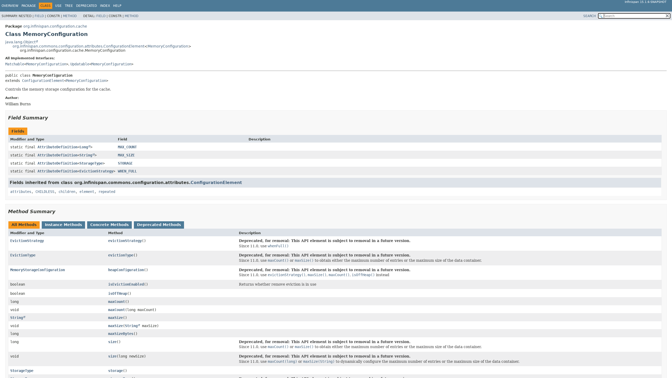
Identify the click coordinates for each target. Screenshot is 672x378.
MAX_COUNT (127, 147)
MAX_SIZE (126, 155)
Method (70, 16)
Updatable (79, 64)
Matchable (14, 64)
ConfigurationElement (43, 80)
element (87, 192)
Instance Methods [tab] (63, 225)
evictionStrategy (125, 241)
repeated (106, 192)
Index (105, 6)
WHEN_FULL (127, 171)
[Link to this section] (52, 117)
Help (117, 6)
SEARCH (589, 16)
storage (115, 371)
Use (58, 6)
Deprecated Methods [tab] (159, 225)
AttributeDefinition (57, 147)
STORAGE (125, 163)
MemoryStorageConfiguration (37, 270)
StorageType (91, 163)
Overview (10, 6)
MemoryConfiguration (168, 46)
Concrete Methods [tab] (109, 225)
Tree (69, 6)
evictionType (120, 255)
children (67, 192)
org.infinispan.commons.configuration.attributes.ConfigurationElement (78, 46)
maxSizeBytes (120, 334)
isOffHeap (117, 293)
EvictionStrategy (96, 171)
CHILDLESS (44, 192)
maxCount (116, 302)
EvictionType (22, 255)
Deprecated (86, 6)
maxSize (115, 318)
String (86, 155)
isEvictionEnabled (126, 284)
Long (84, 147)
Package (29, 6)
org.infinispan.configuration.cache (55, 26)
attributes (20, 192)
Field (39, 16)
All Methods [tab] (24, 225)
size (112, 342)
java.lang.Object (20, 42)
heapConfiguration (126, 270)
